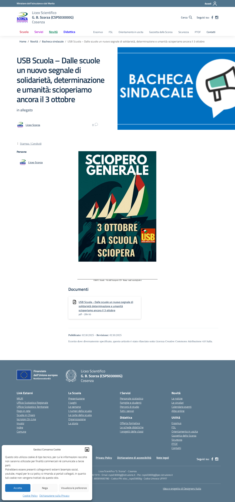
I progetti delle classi (131, 431)
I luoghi (72, 403)
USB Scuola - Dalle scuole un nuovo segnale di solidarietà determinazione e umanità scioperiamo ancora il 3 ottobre (106, 306)
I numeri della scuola (80, 411)
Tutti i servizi (127, 411)
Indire (20, 427)
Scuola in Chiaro (26, 415)
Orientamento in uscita (131, 32)
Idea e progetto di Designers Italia (182, 488)
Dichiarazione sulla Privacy (54, 496)
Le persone (74, 407)
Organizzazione (77, 419)
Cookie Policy (30, 496)
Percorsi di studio (129, 407)
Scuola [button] (24, 32)
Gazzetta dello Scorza (161, 32)
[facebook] (212, 17)
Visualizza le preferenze (74, 488)
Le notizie (177, 398)
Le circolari (178, 403)
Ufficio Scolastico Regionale (32, 403)
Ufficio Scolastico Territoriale (33, 407)
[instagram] (216, 17)
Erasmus (98, 32)
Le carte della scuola (80, 415)
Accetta (18, 488)
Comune (21, 432)
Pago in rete (23, 411)
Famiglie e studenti (130, 403)
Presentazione (76, 398)
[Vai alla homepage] (22, 17)
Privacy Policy (104, 458)
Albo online (178, 411)
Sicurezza (183, 32)
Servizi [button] (38, 32)
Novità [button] (53, 32)
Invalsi (20, 423)
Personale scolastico (131, 398)
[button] (87, 449)
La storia (73, 423)
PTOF (198, 32)
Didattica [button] (69, 32)
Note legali (162, 458)
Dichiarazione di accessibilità (134, 458)
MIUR (20, 398)
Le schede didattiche (131, 427)
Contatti (211, 32)
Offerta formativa (130, 423)
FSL (111, 32)
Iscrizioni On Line (26, 419)
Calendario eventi (181, 407)
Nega (45, 488)
